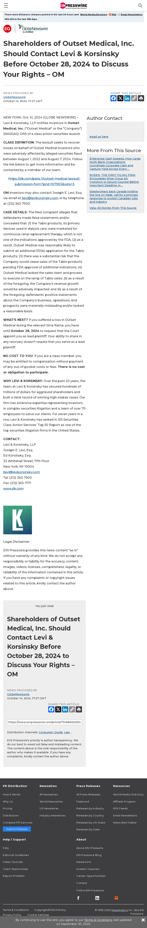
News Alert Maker (125, 822)
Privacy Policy (12, 914)
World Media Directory (93, 14)
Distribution (11, 815)
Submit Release (17, 829)
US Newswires (49, 808)
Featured (82, 801)
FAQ (6, 847)
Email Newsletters (132, 14)
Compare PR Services (17, 822)
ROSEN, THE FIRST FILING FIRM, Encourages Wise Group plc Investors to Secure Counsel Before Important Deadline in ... (114, 180)
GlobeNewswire (14, 97)
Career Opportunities (90, 875)
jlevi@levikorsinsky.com (40, 198)
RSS (114, 14)
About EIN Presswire (89, 847)
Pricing (7, 808)
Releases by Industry (90, 808)
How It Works (11, 794)
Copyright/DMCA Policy (50, 909)
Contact (81, 882)
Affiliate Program (124, 801)
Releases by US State (90, 822)
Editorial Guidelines (16, 855)
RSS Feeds (120, 808)
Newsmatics (120, 910)
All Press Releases (88, 794)
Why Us (8, 801)
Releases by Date (88, 829)
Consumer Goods (51, 732)
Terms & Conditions (16, 909)
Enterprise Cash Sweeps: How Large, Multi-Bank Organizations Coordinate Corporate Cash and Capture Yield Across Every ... (115, 164)
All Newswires (49, 794)
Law (67, 732)
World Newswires (51, 801)
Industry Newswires (52, 815)
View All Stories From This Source (113, 208)
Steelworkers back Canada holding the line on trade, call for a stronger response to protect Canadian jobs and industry (114, 197)
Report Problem (14, 875)
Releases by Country (90, 815)
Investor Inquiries (87, 868)
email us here (99, 136)
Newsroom (83, 861)
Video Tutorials (13, 861)
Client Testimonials (15, 868)
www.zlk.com (13, 488)
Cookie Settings (38, 914)
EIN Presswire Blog (88, 855)
